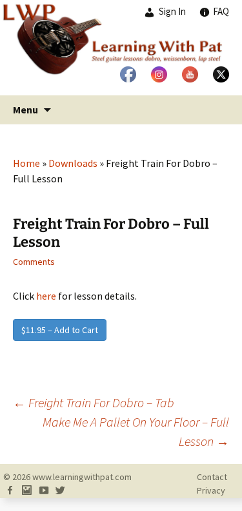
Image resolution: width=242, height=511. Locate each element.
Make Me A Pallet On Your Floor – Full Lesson (136, 431)
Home (26, 163)
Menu (25, 109)
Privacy (211, 490)
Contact (212, 477)
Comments (34, 261)
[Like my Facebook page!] (9, 490)
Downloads (72, 163)
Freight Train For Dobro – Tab (93, 402)
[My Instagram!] (26, 490)
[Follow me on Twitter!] (60, 490)
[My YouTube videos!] (43, 490)
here (46, 295)
